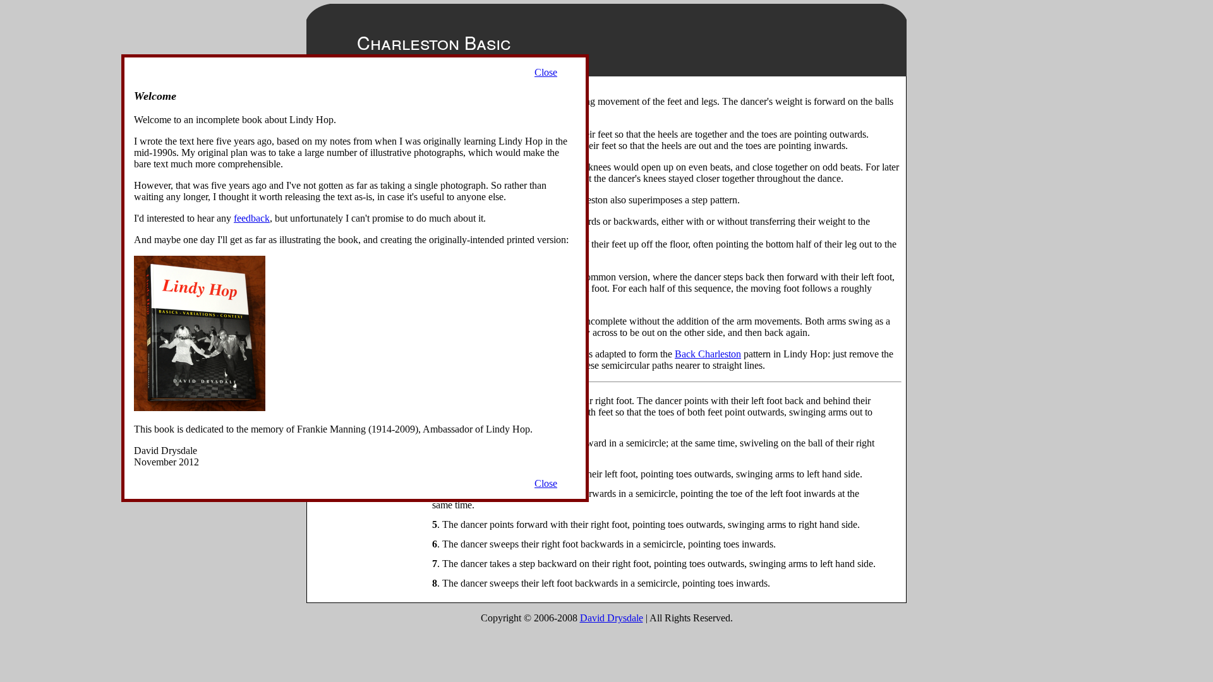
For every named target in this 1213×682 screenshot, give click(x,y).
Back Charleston (708, 354)
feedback (252, 218)
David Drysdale (611, 618)
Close (545, 72)
